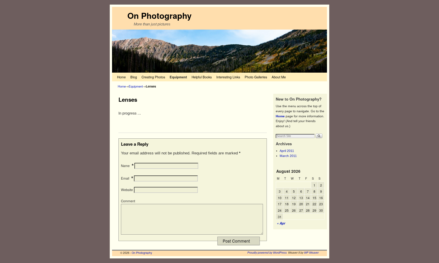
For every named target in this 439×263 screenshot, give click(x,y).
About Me (279, 76)
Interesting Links (228, 76)
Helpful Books (202, 76)
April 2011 (287, 151)
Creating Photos (153, 76)
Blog (133, 76)
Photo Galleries (256, 76)
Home (121, 76)
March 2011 (288, 156)
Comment (128, 201)
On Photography (159, 15)
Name (125, 165)
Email (125, 178)
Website (127, 189)
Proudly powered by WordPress (267, 252)
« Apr (281, 223)
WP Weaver (311, 252)
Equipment (178, 77)
